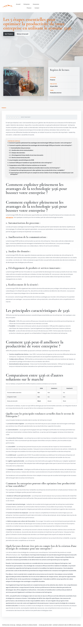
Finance (29, 8)
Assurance (36, 4)
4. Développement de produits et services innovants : (27, 155)
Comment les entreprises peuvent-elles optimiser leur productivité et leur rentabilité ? (37, 170)
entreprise (9, 217)
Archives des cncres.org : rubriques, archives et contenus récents (19, 625)
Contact (37, 8)
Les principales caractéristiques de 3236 (21, 160)
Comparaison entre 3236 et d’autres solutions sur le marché (27, 165)
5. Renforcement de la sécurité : (20, 157)
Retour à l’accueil (22, 34)
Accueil (18, 4)
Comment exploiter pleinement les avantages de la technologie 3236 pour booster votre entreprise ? (40, 143)
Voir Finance (9, 34)
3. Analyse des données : (18, 153)
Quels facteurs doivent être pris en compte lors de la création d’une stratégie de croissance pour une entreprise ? (41, 173)
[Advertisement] (41, 51)
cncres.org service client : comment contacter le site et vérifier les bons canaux (60, 625)
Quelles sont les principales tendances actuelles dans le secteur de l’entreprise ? (35, 168)
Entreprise (27, 4)
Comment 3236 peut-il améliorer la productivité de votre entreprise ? (30, 163)
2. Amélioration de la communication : (22, 150)
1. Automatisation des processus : (20, 148)
